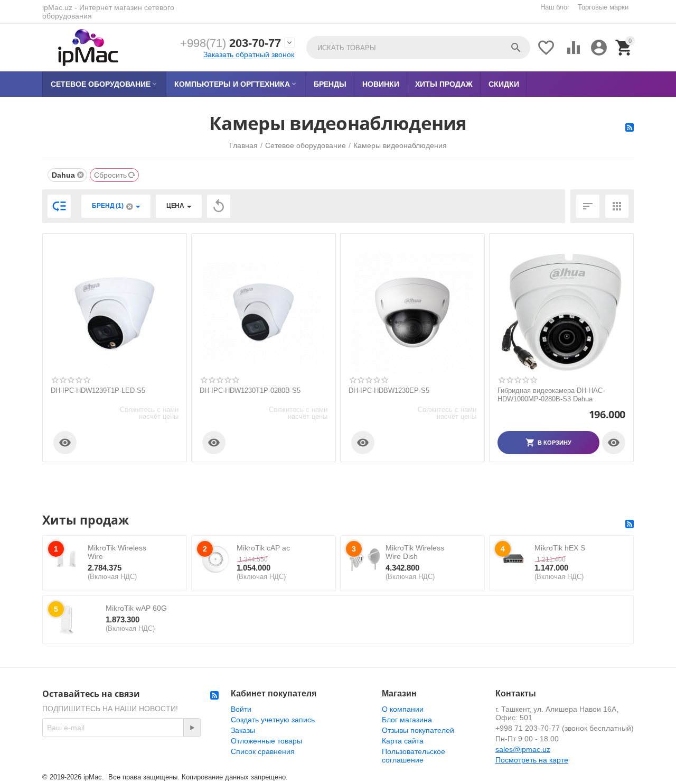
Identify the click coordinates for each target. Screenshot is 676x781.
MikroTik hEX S (559, 548)
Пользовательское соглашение (413, 755)
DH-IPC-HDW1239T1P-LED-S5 (98, 390)
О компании (403, 709)
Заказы (243, 730)
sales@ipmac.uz (522, 749)
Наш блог (555, 7)
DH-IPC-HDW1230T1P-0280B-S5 (250, 390)
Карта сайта (403, 741)
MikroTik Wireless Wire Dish (415, 552)
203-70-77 (230, 43)
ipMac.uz (57, 7)
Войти (241, 709)
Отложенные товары (266, 741)
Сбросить (110, 175)
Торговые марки (603, 7)
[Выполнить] (191, 728)
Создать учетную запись (273, 719)
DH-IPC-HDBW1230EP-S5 (389, 390)
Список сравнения (263, 751)
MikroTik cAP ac (263, 548)
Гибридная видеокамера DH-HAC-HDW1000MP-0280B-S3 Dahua (551, 395)
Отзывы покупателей (418, 730)
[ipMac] (88, 47)
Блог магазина (407, 719)
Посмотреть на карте (531, 760)
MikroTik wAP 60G (136, 608)
